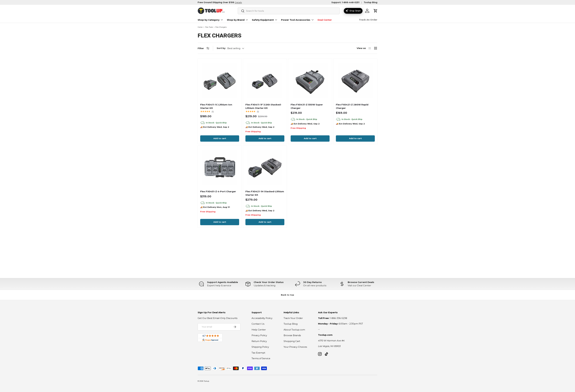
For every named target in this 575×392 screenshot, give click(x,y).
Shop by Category (209, 19)
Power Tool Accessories (295, 19)
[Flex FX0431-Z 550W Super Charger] (310, 80)
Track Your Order (293, 318)
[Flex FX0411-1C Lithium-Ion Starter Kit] (219, 80)
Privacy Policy (259, 335)
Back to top (287, 295)
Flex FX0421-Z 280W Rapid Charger (352, 106)
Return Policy (259, 341)
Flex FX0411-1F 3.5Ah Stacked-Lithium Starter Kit (263, 106)
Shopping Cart (292, 341)
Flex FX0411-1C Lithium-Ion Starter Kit (216, 106)
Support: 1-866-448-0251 (345, 2)
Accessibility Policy (262, 318)
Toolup (206, 381)
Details (238, 2)
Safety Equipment (263, 19)
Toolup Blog (370, 2)
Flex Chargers (221, 27)
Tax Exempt (258, 352)
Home (200, 27)
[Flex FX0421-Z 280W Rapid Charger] (355, 80)
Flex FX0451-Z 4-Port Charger (218, 191)
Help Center (259, 329)
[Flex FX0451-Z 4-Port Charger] (219, 167)
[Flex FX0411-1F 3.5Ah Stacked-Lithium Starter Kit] (264, 80)
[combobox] (289, 10)
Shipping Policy (260, 346)
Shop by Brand (236, 19)
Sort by (221, 48)
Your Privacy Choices (295, 346)
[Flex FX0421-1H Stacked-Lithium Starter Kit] (264, 167)
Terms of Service (261, 358)
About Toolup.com (294, 329)
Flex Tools (209, 27)
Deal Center (325, 19)
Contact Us (258, 323)
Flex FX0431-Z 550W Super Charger (307, 106)
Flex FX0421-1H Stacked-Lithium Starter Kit (264, 193)
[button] (375, 10)
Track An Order (368, 19)
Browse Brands (292, 335)
